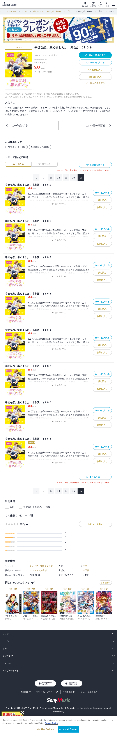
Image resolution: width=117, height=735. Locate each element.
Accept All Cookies (68, 729)
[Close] (112, 720)
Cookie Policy (51, 723)
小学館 (86, 570)
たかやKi (93, 619)
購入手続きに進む (97, 55)
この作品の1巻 (20, 125)
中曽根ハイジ (46, 619)
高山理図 (69, 619)
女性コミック (37, 11)
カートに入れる (97, 62)
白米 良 (86, 619)
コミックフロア (11, 11)
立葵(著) (37, 55)
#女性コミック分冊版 (16, 147)
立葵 (12, 507)
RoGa (80, 619)
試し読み (97, 77)
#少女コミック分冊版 (40, 147)
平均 (22, 524)
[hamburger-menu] (113, 4)
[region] (58, 725)
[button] (88, 692)
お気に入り (97, 69)
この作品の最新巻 (95, 125)
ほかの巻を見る (97, 83)
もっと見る (105, 583)
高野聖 (62, 619)
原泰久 (8, 619)
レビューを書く (40, 62)
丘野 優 (56, 619)
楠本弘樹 (27, 619)
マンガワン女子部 (50, 55)
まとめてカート (97, 165)
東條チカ (99, 619)
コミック (25, 11)
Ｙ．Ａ (34, 619)
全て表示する (60, 204)
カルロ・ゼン (109, 619)
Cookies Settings (45, 729)
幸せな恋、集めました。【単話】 (60, 11)
